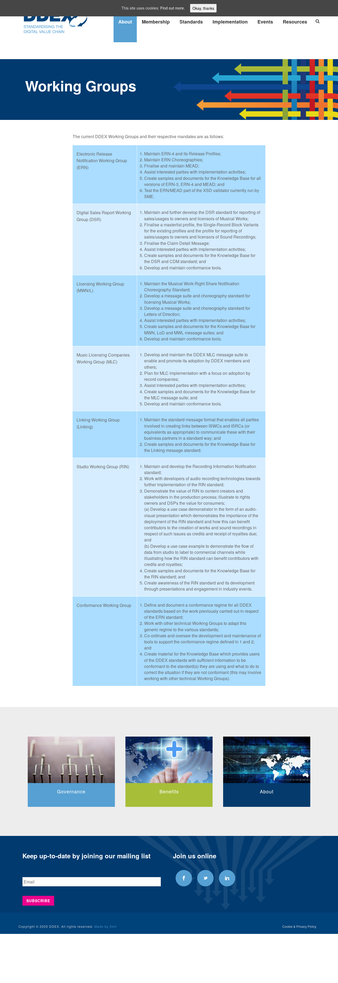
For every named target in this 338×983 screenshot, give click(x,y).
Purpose (286, 791)
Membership (156, 21)
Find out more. (172, 8)
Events (265, 21)
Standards (191, 21)
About (125, 21)
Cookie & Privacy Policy (299, 926)
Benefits (90, 791)
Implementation (230, 21)
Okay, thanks (203, 8)
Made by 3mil (105, 926)
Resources (295, 21)
